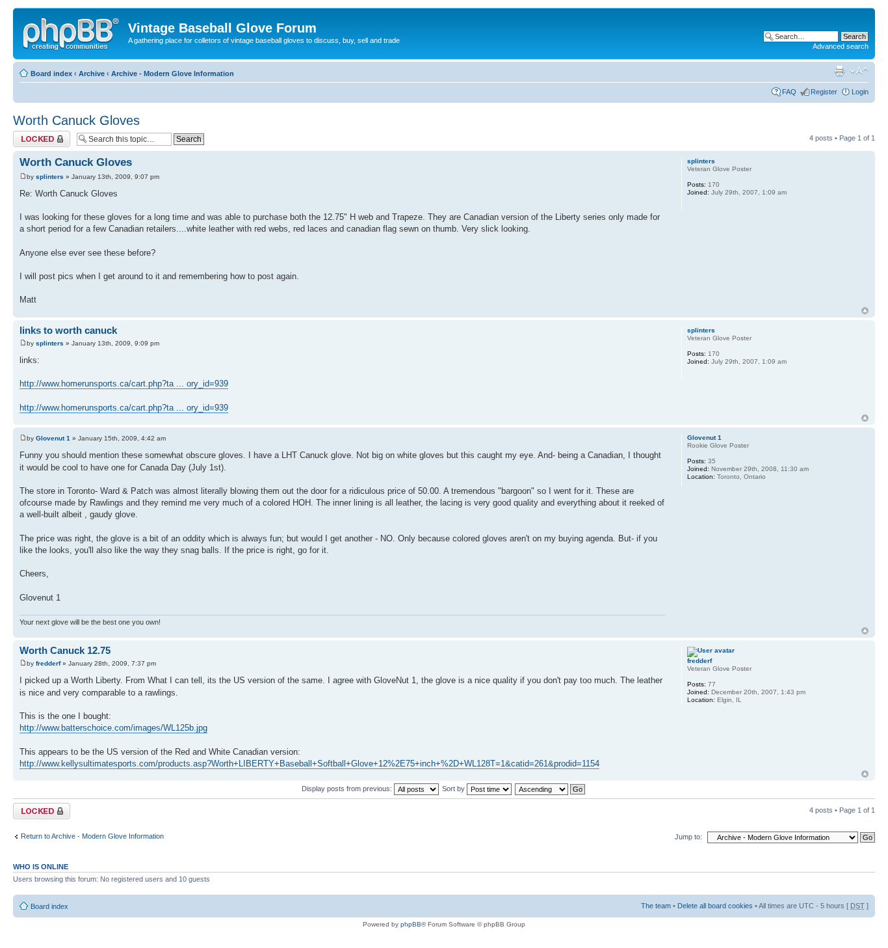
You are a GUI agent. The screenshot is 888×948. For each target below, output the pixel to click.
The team (656, 906)
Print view (839, 71)
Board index (51, 73)
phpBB (410, 924)
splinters (50, 176)
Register (824, 92)
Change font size (859, 71)
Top (864, 310)
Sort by (454, 788)
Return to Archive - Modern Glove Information (92, 836)
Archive (92, 73)
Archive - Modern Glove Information (172, 73)
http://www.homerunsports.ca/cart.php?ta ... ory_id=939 (124, 383)
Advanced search (840, 46)
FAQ (789, 92)
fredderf (48, 663)
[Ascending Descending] (550, 788)
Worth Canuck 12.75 (65, 650)
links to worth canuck (68, 330)
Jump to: (688, 837)
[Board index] (72, 32)
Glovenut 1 (53, 438)
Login (860, 92)
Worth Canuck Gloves (76, 120)
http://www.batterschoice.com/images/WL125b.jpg (113, 728)
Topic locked (33, 135)
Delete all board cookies (715, 906)
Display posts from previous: (348, 788)
